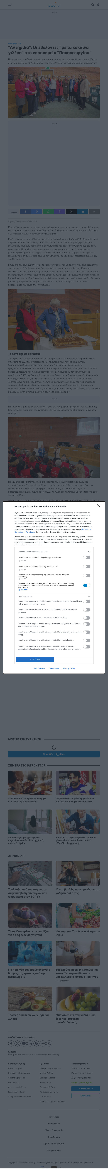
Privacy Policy (69, 669)
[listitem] (54, 551)
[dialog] (54, 587)
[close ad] (54, 1167)
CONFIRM (35, 659)
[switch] (86, 557)
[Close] (99, 506)
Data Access (54, 669)
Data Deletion (39, 669)
